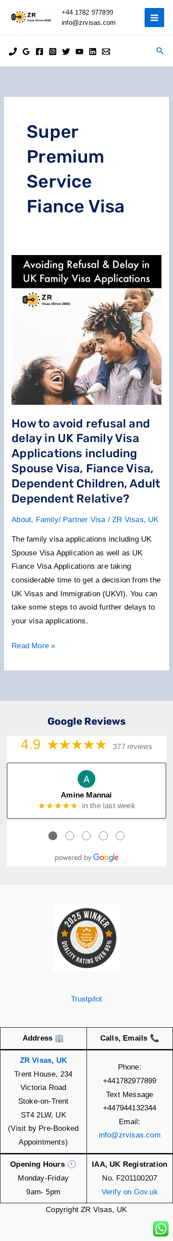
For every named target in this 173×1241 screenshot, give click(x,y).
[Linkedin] (93, 52)
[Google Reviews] (26, 52)
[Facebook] (39, 52)
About (21, 519)
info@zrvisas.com (130, 1135)
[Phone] (13, 52)
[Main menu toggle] (154, 18)
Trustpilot (86, 999)
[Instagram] (53, 52)
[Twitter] (66, 52)
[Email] (106, 52)
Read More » (33, 647)
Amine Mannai (86, 795)
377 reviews (132, 746)
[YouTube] (79, 52)
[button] (160, 51)
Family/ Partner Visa (71, 519)
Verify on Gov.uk (130, 1192)
